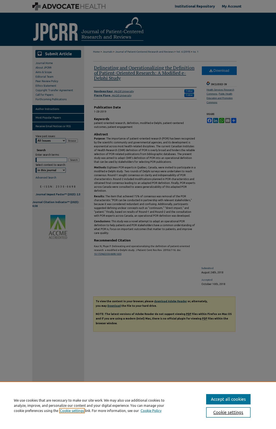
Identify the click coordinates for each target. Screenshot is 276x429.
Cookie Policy (151, 411)
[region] (138, 405)
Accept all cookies (228, 399)
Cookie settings (72, 411)
